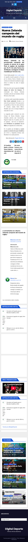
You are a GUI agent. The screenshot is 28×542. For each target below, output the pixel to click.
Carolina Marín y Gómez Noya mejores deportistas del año (8, 149)
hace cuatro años (19, 75)
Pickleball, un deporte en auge (13, 183)
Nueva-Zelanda (19, 41)
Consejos (11, 448)
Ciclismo (6, 495)
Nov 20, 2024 (8, 470)
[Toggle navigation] (14, 18)
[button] (25, 17)
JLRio (14, 159)
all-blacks (13, 41)
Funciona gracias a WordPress (10, 538)
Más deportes (5, 27)
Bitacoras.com (14, 239)
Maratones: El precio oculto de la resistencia (13, 451)
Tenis (22, 197)
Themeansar (14, 539)
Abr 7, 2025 (8, 454)
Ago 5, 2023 (8, 502)
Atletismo (6, 448)
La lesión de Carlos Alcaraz (11, 200)
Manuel (12, 278)
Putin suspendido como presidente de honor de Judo (14, 218)
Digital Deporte (14, 10)
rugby (10, 27)
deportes (6, 180)
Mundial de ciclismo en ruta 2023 (13, 498)
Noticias (18, 197)
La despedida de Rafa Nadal (13, 467)
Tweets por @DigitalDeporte (10, 427)
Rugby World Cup (19, 138)
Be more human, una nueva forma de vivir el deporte (18, 149)
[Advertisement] (13, 343)
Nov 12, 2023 (8, 486)
